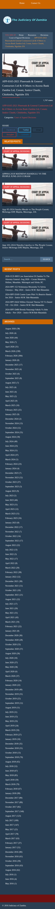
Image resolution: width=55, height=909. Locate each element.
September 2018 (12, 757)
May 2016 (9, 884)
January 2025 (10, 414)
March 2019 (10, 730)
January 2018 (10, 793)
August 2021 (10, 599)
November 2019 (12, 694)
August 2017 (10, 816)
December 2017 (11, 798)
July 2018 (9, 766)
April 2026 (9, 347)
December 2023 (11, 473)
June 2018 (9, 771)
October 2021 (11, 590)
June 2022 (9, 554)
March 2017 (10, 838)
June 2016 (9, 879)
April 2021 (9, 617)
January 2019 (10, 739)
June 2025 (9, 392)
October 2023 (11, 482)
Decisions (44, 35)
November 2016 (12, 856)
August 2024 (10, 437)
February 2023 (11, 518)
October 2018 (11, 753)
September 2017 (12, 811)
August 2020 (10, 653)
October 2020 (11, 644)
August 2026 (10, 329)
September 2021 (12, 595)
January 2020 (10, 685)
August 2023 (10, 491)
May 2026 (9, 342)
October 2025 (11, 374)
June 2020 (9, 662)
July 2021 (9, 604)
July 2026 (9, 333)
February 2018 (11, 789)
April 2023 (9, 509)
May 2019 (9, 721)
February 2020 (11, 680)
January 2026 (10, 360)
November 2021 (12, 586)
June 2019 (9, 717)
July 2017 (9, 820)
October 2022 (11, 536)
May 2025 (9, 396)
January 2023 (10, 523)
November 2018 (12, 748)
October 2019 (11, 699)
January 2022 (10, 577)
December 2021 (11, 581)
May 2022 (9, 559)
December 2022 (11, 527)
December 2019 (11, 690)
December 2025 (11, 365)
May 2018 (9, 775)
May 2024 (9, 450)
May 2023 (9, 505)
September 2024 (12, 432)
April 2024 (9, 455)
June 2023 (9, 500)
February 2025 (11, 410)
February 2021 (11, 626)
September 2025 (12, 378)
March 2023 (10, 514)
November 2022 (12, 532)
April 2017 (9, 834)
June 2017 (9, 825)
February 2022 (11, 572)
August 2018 (10, 762)
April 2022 (9, 563)
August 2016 (10, 870)
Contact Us (35, 3)
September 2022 (12, 541)
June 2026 (9, 338)
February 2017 (11, 843)
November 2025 (12, 369)
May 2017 (9, 829)
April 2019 (9, 726)
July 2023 (9, 496)
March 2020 (10, 676)
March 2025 (10, 405)
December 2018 (11, 744)
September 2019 (12, 703)
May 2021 (9, 613)
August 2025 (10, 383)
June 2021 (9, 608)
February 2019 (11, 735)
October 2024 (11, 428)
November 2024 (12, 423)
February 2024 (11, 464)
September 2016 (12, 865)
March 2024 (10, 459)
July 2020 (9, 658)
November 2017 (12, 802)
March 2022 (10, 568)
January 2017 (10, 847)
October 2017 (11, 807)
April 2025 (9, 401)
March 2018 (10, 784)
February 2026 (11, 356)
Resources (32, 35)
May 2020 (9, 667)
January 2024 (10, 468)
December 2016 (11, 852)
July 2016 (9, 874)
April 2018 (9, 780)
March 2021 (10, 622)
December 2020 (11, 635)
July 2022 (9, 550)
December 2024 (11, 419)
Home (22, 3)
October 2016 (11, 861)
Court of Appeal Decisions (19, 38)
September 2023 (12, 486)
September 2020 (12, 649)
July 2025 (9, 387)
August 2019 (10, 708)
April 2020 (9, 671)
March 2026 (10, 351)
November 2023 (12, 477)
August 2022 (10, 545)
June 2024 (9, 446)
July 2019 (9, 712)
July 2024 (9, 441)
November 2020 (12, 640)
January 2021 (10, 631)
